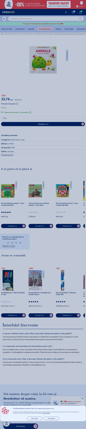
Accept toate (51, 418)
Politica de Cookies (46, 413)
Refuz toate (34, 418)
